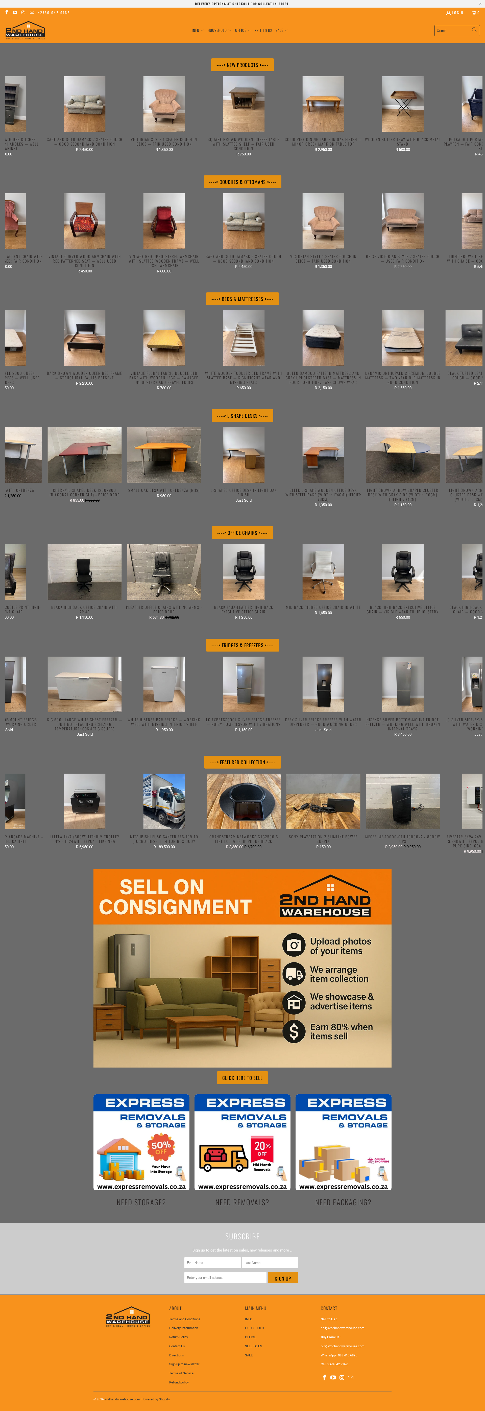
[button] (198, 30)
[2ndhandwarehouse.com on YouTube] (14, 12)
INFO (248, 1319)
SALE (249, 1355)
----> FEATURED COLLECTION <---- (243, 762)
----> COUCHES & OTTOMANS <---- (242, 181)
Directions (176, 1355)
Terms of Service (181, 1373)
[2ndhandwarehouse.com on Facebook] (6, 12)
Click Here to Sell (242, 1077)
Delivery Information (183, 1328)
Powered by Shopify (155, 1399)
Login (458, 12)
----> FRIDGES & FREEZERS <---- (242, 645)
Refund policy (179, 1382)
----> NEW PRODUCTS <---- (242, 64)
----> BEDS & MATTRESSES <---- (242, 298)
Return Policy (178, 1337)
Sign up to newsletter (184, 1364)
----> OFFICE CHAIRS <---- (242, 532)
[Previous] (17, 116)
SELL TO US (253, 1346)
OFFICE (250, 1337)
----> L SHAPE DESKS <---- (242, 415)
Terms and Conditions (184, 1319)
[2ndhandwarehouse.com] (25, 30)
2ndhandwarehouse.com (122, 1399)
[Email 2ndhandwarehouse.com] (31, 12)
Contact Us (177, 1346)
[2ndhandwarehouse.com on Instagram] (23, 12)
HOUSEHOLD (254, 1328)
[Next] (471, 116)
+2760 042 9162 (54, 12)
